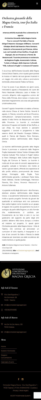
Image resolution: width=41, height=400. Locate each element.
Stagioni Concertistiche (6, 356)
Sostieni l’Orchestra (8, 351)
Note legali (24, 391)
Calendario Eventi (7, 362)
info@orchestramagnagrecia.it (15, 305)
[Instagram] (22, 379)
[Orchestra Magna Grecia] (10, 5)
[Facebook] (18, 379)
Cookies (34, 388)
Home (3, 346)
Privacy (15, 391)
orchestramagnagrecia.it (25, 250)
